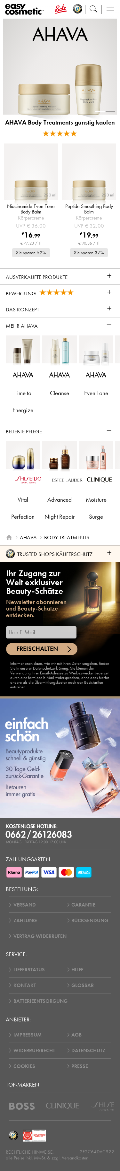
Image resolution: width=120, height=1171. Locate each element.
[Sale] (61, 9)
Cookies (24, 1066)
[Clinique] (63, 1106)
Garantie (83, 904)
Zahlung (25, 920)
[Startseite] (9, 537)
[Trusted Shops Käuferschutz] (13, 1135)
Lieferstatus (29, 969)
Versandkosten (75, 1158)
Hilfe (77, 969)
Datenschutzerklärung (50, 668)
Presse (79, 1066)
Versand (24, 904)
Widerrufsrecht (34, 1050)
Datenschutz (88, 1050)
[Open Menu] (26, 9)
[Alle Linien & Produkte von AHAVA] (60, 33)
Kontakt (24, 985)
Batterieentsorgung (40, 1001)
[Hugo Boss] (22, 1106)
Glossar (82, 985)
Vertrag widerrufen (40, 936)
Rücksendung (89, 920)
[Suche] (93, 9)
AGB (76, 1034)
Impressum (27, 1034)
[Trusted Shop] (77, 9)
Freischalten (37, 649)
